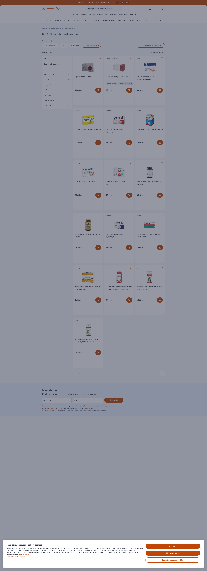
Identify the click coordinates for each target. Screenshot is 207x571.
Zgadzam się (173, 546)
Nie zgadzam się (172, 553)
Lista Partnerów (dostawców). (16, 557)
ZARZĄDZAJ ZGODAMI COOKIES (173, 560)
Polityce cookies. (24, 555)
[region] (103, 554)
